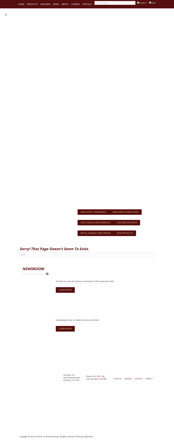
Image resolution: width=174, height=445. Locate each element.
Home (21, 4)
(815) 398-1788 (98, 376)
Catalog (117, 378)
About (65, 4)
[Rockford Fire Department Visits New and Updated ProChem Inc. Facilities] (37, 335)
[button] (65, 290)
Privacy (149, 378)
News (56, 4)
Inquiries (45, 4)
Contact (87, 4)
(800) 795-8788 (100, 379)
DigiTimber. (88, 436)
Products (32, 4)
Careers (75, 4)
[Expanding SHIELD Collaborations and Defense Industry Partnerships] (37, 296)
